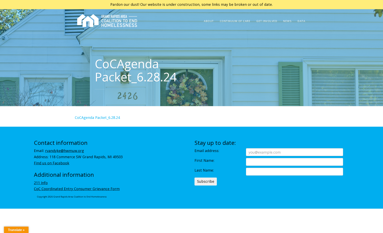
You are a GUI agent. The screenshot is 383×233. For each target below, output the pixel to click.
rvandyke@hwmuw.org (64, 150)
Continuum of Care (235, 21)
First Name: (204, 160)
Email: (59, 150)
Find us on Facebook (51, 163)
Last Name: (204, 170)
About (209, 21)
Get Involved (266, 21)
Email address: (206, 150)
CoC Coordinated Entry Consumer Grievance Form (77, 188)
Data (301, 21)
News (287, 21)
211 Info (41, 182)
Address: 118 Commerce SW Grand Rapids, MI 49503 (78, 156)
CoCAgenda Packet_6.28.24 (97, 117)
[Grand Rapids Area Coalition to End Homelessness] (107, 26)
